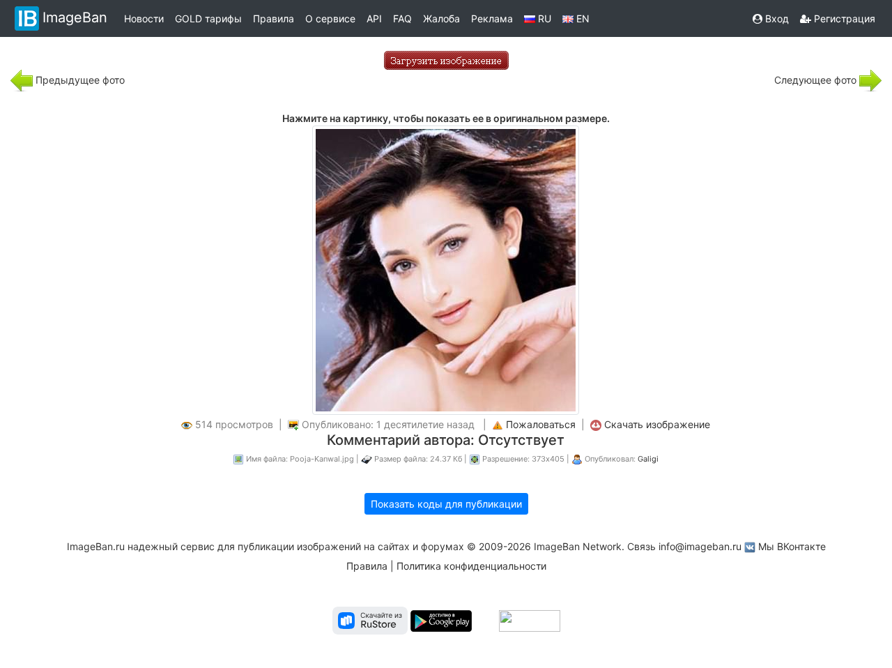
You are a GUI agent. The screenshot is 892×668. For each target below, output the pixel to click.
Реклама (492, 18)
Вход (775, 18)
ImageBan (75, 17)
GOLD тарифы (208, 18)
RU (543, 18)
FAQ (402, 18)
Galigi (648, 459)
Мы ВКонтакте (792, 546)
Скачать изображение (657, 424)
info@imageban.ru (700, 546)
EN (582, 18)
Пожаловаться (541, 424)
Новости (144, 18)
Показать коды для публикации (446, 504)
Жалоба (441, 18)
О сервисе (330, 18)
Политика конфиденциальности (471, 566)
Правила (273, 18)
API (374, 18)
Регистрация (843, 18)
